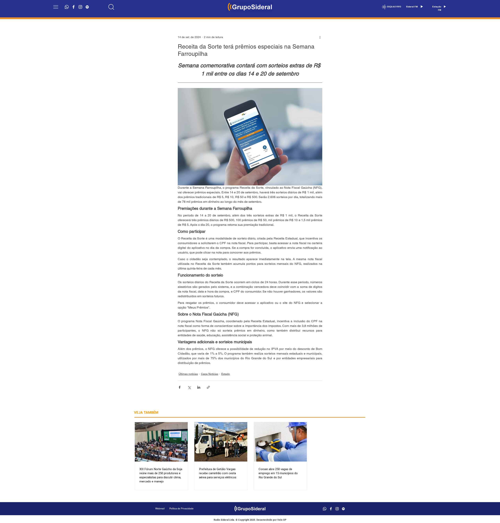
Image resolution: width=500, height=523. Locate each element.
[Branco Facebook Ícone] (73, 6)
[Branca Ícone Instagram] (80, 6)
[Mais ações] (320, 37)
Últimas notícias (188, 373)
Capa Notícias (209, 373)
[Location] (111, 7)
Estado (225, 373)
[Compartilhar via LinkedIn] (199, 387)
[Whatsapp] (66, 6)
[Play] (422, 7)
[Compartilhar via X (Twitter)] (189, 387)
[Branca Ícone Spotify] (87, 6)
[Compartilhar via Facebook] (179, 387)
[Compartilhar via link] (208, 387)
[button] (55, 7)
